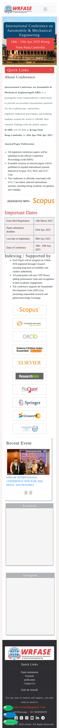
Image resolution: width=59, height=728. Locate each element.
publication (29, 679)
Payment (29, 676)
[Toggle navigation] (45, 9)
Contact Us (29, 683)
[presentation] (26, 493)
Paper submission (29, 672)
